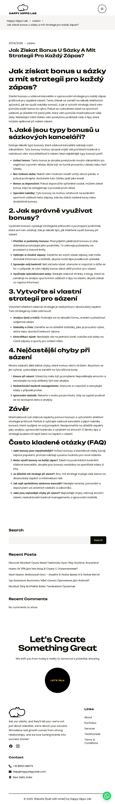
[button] (107, 796)
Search (16, 530)
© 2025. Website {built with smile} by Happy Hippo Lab (57, 799)
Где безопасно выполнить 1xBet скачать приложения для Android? (49, 580)
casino (31, 43)
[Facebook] (11, 746)
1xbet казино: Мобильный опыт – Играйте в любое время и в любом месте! (54, 574)
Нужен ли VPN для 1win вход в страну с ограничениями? (43, 568)
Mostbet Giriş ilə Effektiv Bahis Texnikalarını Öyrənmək (42, 586)
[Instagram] (18, 746)
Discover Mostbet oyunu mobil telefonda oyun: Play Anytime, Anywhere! (54, 562)
